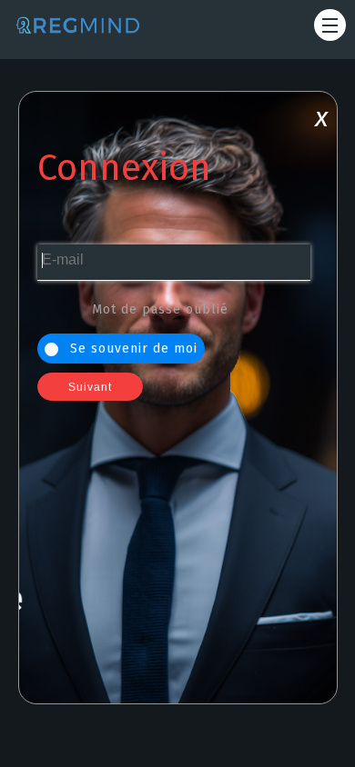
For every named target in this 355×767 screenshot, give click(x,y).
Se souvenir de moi (132, 348)
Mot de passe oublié (160, 309)
